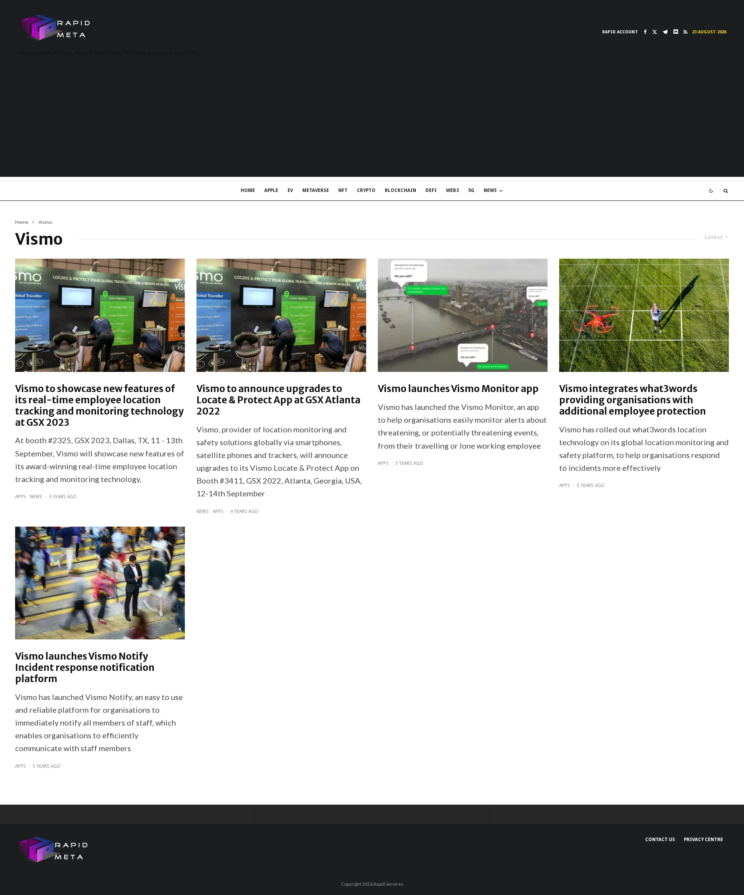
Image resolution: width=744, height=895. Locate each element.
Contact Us (660, 839)
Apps (20, 496)
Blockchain (400, 190)
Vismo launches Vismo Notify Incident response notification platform (85, 667)
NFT (343, 190)
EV (290, 190)
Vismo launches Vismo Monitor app (458, 389)
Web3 (452, 190)
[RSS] (685, 32)
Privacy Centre (703, 839)
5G (471, 190)
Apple (271, 190)
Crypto (366, 190)
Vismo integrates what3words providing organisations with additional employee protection (632, 400)
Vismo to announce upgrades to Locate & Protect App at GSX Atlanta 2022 (278, 400)
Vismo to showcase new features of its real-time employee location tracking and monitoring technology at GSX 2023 (99, 406)
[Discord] (675, 32)
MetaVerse (315, 190)
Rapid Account (620, 32)
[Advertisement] (372, 122)
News (490, 190)
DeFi (431, 190)
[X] (654, 32)
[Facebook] (645, 32)
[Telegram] (665, 32)
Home (248, 190)
